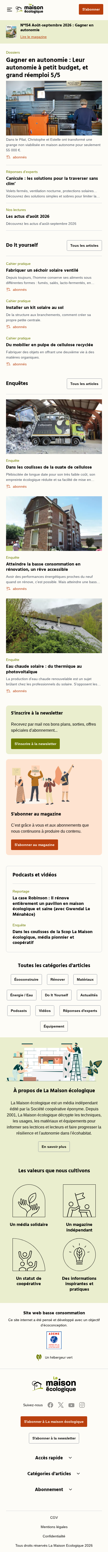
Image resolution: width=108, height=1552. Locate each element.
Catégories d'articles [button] (49, 1474)
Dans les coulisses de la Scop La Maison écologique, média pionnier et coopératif (52, 937)
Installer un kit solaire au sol (35, 307)
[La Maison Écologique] (54, 1391)
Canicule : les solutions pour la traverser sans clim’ (52, 181)
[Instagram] (82, 1404)
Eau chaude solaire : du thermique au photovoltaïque (44, 669)
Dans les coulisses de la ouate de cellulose (49, 467)
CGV (54, 1517)
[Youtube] (71, 1404)
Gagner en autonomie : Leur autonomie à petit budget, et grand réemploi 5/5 (47, 68)
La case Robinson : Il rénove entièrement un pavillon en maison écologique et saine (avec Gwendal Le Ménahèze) (51, 906)
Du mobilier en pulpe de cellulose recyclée (49, 345)
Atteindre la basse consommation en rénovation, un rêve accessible (43, 567)
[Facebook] (50, 1404)
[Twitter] (61, 1404)
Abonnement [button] (49, 1490)
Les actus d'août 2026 (27, 216)
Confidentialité (54, 1536)
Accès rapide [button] (49, 1458)
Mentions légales (54, 1527)
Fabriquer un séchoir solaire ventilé (42, 270)
